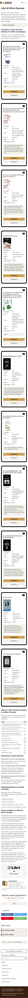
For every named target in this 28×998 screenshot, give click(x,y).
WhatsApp (21, 918)
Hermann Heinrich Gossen (9, 978)
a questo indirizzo (13, 783)
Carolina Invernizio (7, 968)
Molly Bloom (5, 965)
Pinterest (8, 918)
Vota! (14, 903)
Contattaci (12, 995)
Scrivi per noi (21, 993)
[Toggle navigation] (26, 2)
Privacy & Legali (6, 995)
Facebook (8, 914)
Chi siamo (4, 993)
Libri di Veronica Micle (8, 930)
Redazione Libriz (13, 881)
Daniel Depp (5, 972)
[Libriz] (6, 2)
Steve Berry (5, 975)
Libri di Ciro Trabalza (8, 934)
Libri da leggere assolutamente (14, 951)
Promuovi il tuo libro (12, 993)
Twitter (21, 914)
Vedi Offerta (14, 91)
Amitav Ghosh (5, 982)
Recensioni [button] (14, 95)
